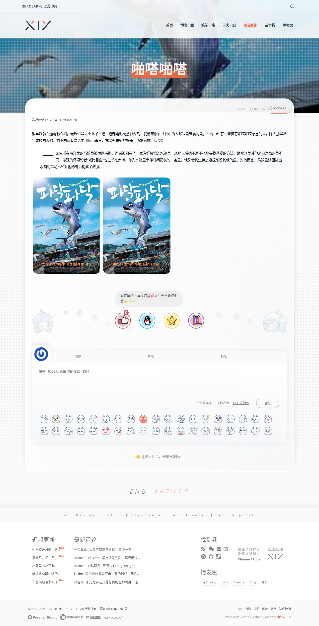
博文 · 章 (187, 25)
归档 (248, 609)
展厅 (273, 609)
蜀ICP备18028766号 (114, 609)
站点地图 (285, 609)
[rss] (204, 550)
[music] (204, 558)
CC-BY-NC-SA (58, 609)
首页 (169, 25)
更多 (264, 582)
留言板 (270, 25)
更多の (288, 25)
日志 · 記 (229, 25)
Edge (256, 559)
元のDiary (209, 582)
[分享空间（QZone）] (172, 321)
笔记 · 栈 (208, 25)
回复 (267, 403)
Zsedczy (238, 582)
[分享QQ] (147, 321)
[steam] (219, 558)
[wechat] (211, 550)
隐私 (256, 609)
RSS (239, 609)
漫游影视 (250, 25)
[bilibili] (226, 550)
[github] (211, 558)
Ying (253, 582)
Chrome (244, 559)
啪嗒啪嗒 (159, 69)
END (225, 582)
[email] (219, 550)
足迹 (265, 609)
